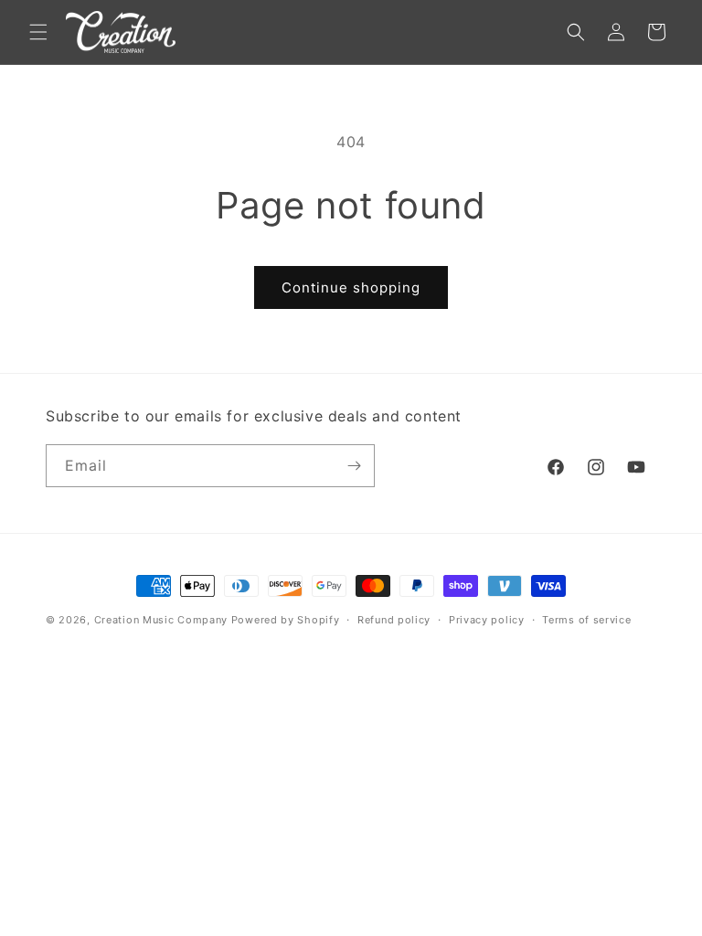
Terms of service (586, 619)
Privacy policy (487, 619)
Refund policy (394, 619)
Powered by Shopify (285, 619)
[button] (38, 32)
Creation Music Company (161, 619)
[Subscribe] (354, 465)
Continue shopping (351, 287)
